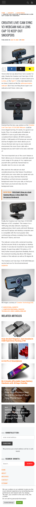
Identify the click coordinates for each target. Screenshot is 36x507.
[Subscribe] (29, 69)
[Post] (20, 69)
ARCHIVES (5, 476)
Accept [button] (19, 502)
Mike (22, 40)
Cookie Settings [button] (8, 502)
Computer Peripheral (10, 309)
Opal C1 (13, 81)
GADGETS (15, 307)
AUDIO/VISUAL (7, 307)
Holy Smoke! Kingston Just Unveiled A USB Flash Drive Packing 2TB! (17, 340)
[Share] (11, 69)
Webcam (23, 311)
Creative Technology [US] (25, 302)
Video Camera (15, 311)
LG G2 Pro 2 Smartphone (12, 361)
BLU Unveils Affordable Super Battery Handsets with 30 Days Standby (17, 382)
